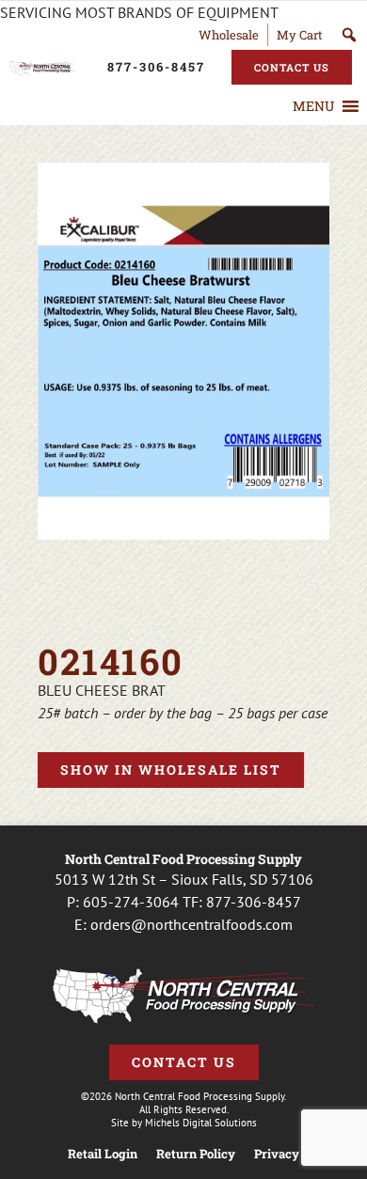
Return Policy (195, 1154)
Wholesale (229, 34)
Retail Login (102, 1154)
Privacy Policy (296, 1154)
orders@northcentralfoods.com (191, 924)
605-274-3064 (131, 901)
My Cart (300, 34)
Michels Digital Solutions (201, 1122)
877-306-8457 (253, 901)
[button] (313, 106)
